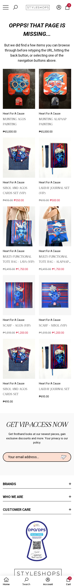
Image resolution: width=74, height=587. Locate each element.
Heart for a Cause (13, 113)
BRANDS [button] (9, 484)
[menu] (6, 7)
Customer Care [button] (17, 510)
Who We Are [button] (13, 497)
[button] (15, 7)
